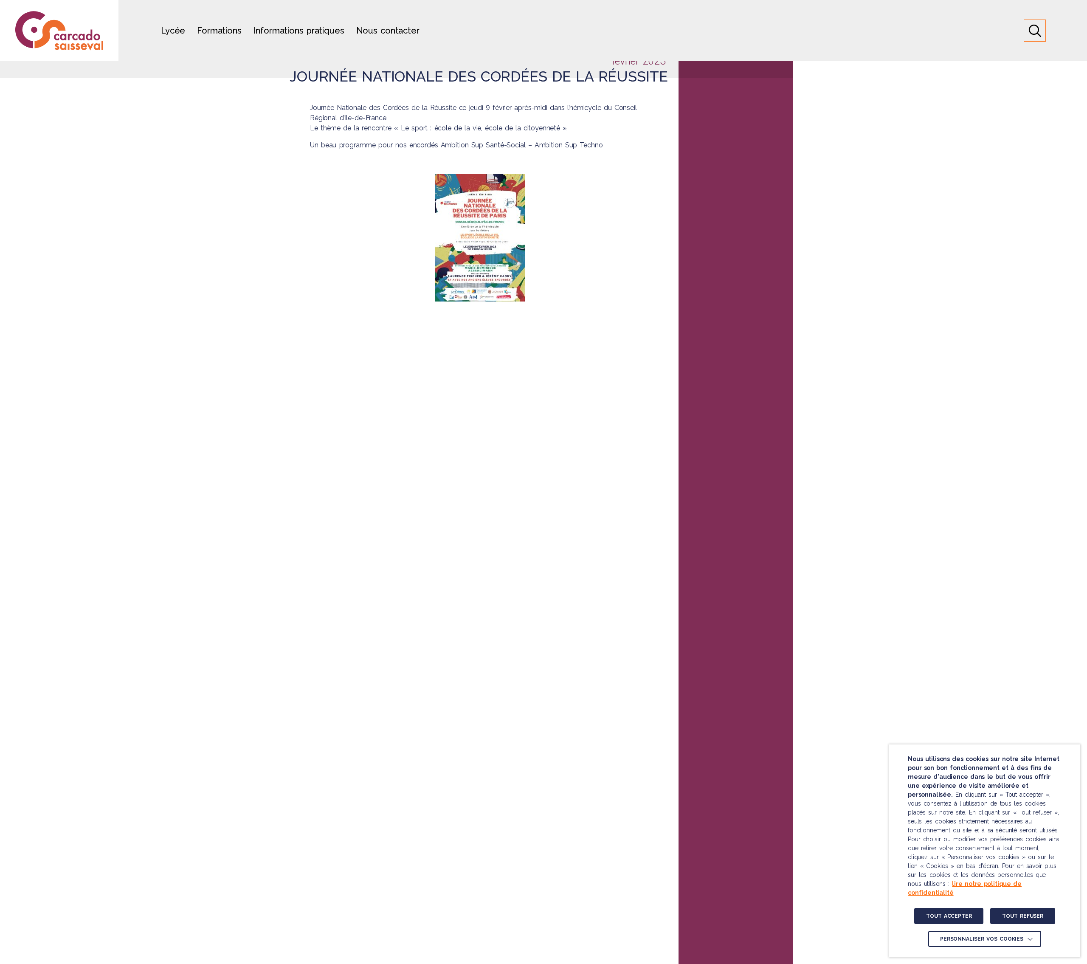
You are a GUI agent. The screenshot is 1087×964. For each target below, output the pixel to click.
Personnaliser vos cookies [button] (981, 939)
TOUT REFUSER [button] (1022, 916)
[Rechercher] (1035, 31)
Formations (219, 30)
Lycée (173, 30)
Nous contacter (388, 30)
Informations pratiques (298, 30)
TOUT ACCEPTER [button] (949, 916)
